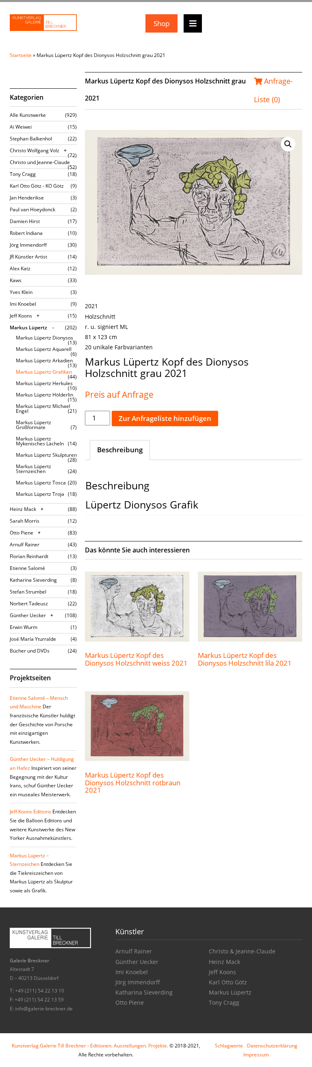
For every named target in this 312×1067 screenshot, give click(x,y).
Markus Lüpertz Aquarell (44, 349)
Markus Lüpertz (28, 327)
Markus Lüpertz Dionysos (44, 337)
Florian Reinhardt (29, 556)
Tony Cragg (23, 174)
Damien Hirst (25, 221)
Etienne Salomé (27, 568)
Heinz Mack (23, 509)
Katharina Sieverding (33, 579)
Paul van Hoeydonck (32, 209)
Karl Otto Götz (228, 982)
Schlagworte (229, 1045)
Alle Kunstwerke (28, 115)
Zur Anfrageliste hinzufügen (165, 418)
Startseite (21, 55)
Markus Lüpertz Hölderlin (44, 394)
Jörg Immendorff (28, 244)
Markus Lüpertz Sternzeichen (33, 469)
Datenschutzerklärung (272, 1045)
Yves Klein (21, 292)
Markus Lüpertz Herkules (44, 383)
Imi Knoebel (23, 303)
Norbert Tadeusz (29, 603)
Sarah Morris (24, 520)
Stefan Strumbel (28, 591)
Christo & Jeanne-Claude (242, 951)
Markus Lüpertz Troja (40, 494)
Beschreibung (120, 449)
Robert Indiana (26, 233)
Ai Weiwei (21, 126)
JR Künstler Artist (28, 256)
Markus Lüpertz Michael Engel (43, 408)
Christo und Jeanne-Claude (40, 162)
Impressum (256, 1054)
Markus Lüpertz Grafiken (44, 371)
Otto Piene (21, 532)
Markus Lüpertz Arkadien (44, 360)
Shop (161, 23)
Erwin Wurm (23, 627)
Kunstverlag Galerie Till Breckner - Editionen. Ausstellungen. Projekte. (90, 1045)
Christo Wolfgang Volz (34, 150)
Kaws (16, 280)
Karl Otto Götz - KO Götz (37, 185)
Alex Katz (20, 268)
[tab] (120, 450)
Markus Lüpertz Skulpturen (46, 454)
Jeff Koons (21, 315)
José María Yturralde (33, 638)
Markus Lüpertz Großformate (33, 425)
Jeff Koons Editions (30, 811)
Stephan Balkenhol (31, 138)
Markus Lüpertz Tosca (41, 482)
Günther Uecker (28, 615)
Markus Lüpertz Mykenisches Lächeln (40, 441)
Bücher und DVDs (30, 650)
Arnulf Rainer (24, 544)
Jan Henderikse (27, 197)
